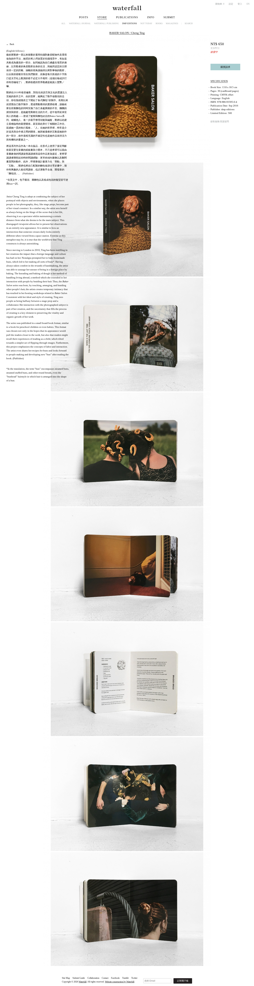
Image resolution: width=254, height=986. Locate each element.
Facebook (115, 978)
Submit (169, 17)
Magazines (172, 23)
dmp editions (129, 23)
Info (150, 17)
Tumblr (125, 978)
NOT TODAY (146, 23)
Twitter (134, 978)
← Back (10, 44)
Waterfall (82, 981)
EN (248, 4)
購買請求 (225, 67)
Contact (105, 978)
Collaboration (93, 978)
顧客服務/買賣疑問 (219, 121)
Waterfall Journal (80, 23)
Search (189, 23)
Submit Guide (79, 978)
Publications (127, 17)
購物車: (219, 4)
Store (102, 17)
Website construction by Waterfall (119, 981)
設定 (231, 4)
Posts (83, 17)
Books (159, 23)
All (63, 23)
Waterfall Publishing (106, 23)
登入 (240, 4)
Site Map (66, 978)
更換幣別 (214, 48)
